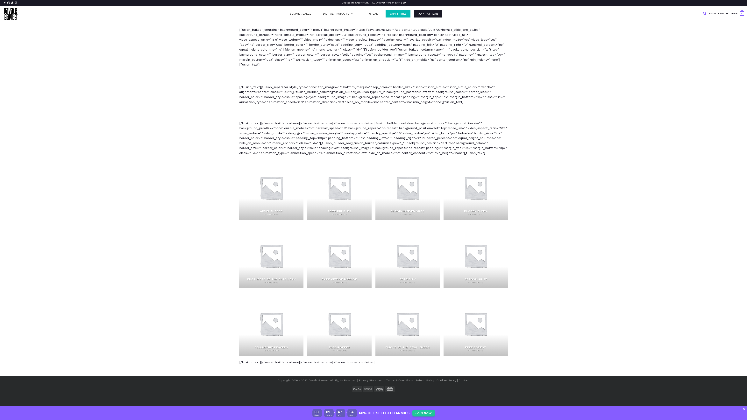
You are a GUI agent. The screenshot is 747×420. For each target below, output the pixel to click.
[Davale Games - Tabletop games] (11, 13)
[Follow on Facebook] (5, 3)
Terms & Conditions (399, 380)
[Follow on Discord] (16, 3)
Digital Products (336, 13)
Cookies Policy (446, 380)
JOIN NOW (424, 413)
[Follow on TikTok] (12, 3)
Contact (464, 380)
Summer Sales (300, 13)
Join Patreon (428, 13)
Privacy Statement (371, 380)
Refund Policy (425, 380)
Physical (371, 13)
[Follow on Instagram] (8, 3)
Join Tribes (398, 13)
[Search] (704, 13)
